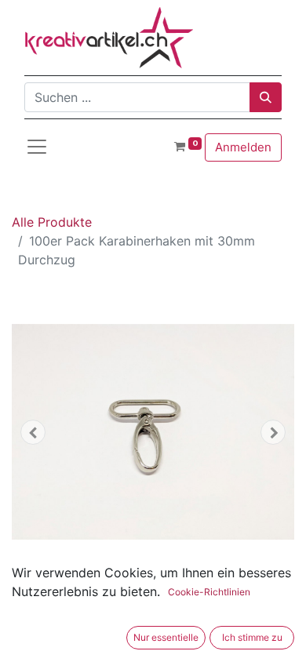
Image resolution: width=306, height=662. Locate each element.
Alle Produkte (52, 222)
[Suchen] (266, 97)
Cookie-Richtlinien (209, 592)
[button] (33, 432)
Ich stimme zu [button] (252, 637)
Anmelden (243, 147)
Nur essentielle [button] (166, 637)
